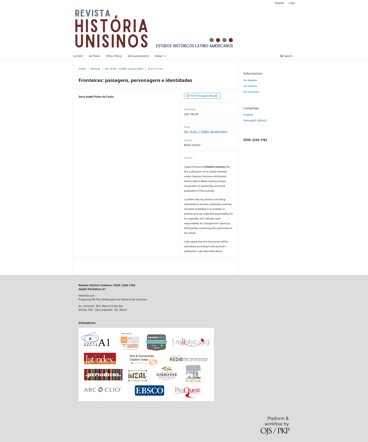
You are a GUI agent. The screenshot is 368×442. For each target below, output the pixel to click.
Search (287, 56)
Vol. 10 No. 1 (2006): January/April (124, 68)
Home (82, 68)
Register (279, 3)
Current (78, 56)
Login (292, 3)
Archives (94, 56)
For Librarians (251, 91)
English (248, 114)
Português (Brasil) (255, 120)
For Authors (250, 86)
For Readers (250, 80)
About (159, 56)
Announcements (138, 56)
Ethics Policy (114, 56)
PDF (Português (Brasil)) (203, 95)
